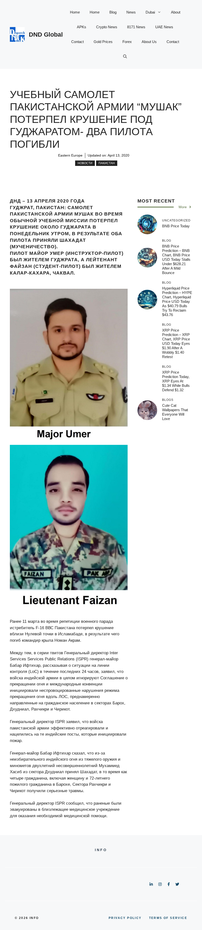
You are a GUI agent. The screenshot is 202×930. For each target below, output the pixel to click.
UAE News (164, 27)
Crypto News (106, 27)
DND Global (46, 34)
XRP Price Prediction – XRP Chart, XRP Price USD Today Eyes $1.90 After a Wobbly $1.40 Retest (176, 343)
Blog (113, 12)
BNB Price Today (176, 226)
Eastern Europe (70, 155)
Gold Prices (103, 42)
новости (85, 163)
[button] (125, 56)
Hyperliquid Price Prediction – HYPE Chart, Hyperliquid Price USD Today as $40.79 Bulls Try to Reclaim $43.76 (177, 301)
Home (75, 12)
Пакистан (107, 163)
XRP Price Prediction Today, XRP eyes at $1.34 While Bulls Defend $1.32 (176, 381)
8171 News (136, 27)
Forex (127, 42)
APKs (81, 27)
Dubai (150, 12)
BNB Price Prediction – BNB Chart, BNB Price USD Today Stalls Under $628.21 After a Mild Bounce (176, 259)
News (131, 12)
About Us (149, 42)
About (175, 12)
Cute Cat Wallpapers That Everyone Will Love (175, 412)
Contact (77, 42)
